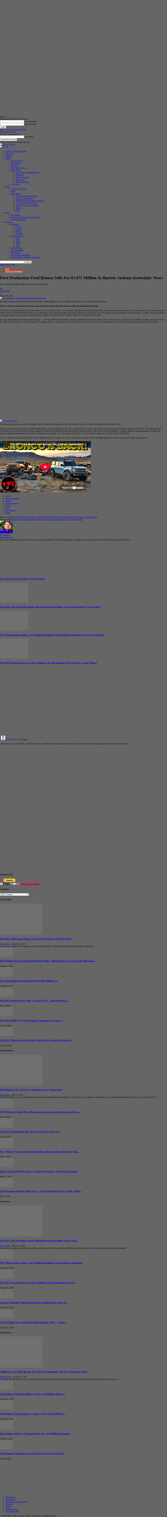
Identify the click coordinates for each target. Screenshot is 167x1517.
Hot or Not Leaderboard (20, 255)
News (7, 187)
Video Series (15, 170)
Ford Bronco (10, 510)
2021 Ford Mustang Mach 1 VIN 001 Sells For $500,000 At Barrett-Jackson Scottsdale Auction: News (55, 517)
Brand (8, 264)
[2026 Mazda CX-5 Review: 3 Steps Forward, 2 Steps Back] (21, 1084)
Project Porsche (22, 177)
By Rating (14, 224)
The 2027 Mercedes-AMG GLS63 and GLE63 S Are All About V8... (36, 1040)
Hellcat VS (20, 179)
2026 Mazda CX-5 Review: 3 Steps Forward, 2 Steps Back (31, 1089)
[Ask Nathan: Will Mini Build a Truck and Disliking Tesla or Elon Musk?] (6, 1389)
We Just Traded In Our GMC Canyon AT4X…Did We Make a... (34, 1000)
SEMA (19, 208)
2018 (18, 243)
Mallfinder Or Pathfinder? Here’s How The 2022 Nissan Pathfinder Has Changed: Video (46, 519)
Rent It (18, 231)
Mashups (14, 165)
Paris (18, 210)
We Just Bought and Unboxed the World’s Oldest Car (29, 980)
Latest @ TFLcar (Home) (15, 151)
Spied (12, 191)
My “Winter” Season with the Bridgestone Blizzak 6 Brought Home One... (39, 1151)
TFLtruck (9, 153)
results (7, 513)
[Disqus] (83, 767)
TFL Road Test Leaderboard (27, 172)
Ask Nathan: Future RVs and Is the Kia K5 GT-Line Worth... (33, 1453)
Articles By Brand (17, 189)
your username (30, 121)
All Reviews (15, 253)
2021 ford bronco (12, 498)
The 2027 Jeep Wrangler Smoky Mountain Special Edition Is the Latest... (39, 1240)
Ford (7, 269)
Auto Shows (15, 194)
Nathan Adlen (5, 1377)
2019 (18, 241)
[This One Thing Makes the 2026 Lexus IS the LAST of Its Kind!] (6, 1127)
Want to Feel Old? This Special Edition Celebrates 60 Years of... (34, 1302)
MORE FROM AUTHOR (33, 579)
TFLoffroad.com (12, 1511)
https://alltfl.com (6, 537)
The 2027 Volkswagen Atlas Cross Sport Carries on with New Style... (36, 938)
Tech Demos (15, 163)
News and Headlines (13, 271)
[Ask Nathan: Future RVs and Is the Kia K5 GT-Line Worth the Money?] (6, 1448)
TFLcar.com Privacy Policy (16, 1502)
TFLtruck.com (11, 1509)
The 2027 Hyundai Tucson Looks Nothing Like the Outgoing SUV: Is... (38, 1282)
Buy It (18, 227)
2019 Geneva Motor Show (27, 203)
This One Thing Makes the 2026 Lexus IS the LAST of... (30, 1131)
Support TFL (10, 1497)
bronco (8, 506)
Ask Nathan (15, 215)
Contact (8, 1506)
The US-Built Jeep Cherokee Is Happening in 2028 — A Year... (33, 1322)
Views (7, 212)
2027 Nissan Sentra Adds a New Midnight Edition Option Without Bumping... (42, 1263)
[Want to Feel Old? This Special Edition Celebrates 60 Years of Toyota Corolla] (6, 1297)
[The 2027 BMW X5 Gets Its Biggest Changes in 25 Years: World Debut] (6, 1015)
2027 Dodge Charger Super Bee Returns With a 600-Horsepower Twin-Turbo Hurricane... (48, 961)
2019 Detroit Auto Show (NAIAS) (30, 201)
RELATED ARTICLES (11, 579)
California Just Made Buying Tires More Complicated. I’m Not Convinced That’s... (44, 1371)
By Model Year (16, 236)
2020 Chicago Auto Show (26, 196)
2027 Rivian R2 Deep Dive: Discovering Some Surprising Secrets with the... (40, 1112)
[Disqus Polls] (83, 699)
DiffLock (19, 175)
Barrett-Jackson (11, 503)
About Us (9, 1504)
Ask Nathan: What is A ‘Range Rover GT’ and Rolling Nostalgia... (35, 1433)
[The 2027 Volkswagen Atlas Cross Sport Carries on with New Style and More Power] (21, 934)
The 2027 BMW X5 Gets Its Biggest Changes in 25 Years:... (31, 1020)
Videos (8, 158)
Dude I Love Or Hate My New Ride (25, 217)
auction (8, 501)
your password (30, 124)
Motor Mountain (22, 182)
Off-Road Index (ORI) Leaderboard (25, 257)
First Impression (17, 250)
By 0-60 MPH (16, 248)
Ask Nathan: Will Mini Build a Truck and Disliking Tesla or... (33, 1394)
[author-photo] (6, 533)
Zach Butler (5, 291)
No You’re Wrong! (18, 220)
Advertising (10, 1499)
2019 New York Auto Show (27, 205)
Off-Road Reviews (18, 168)
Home (2, 264)
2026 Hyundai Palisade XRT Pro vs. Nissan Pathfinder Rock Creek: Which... (41, 1191)
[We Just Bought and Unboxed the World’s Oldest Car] (6, 976)
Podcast (8, 156)
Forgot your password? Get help (13, 129)
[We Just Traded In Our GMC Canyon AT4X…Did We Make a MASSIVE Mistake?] (6, 996)
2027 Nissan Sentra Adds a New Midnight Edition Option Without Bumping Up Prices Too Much (52, 635)
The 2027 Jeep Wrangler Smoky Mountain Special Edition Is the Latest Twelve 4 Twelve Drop (50, 607)
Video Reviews (16, 161)
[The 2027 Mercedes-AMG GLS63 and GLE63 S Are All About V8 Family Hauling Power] (6, 1035)
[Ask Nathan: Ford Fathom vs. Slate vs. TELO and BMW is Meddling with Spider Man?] (6, 1409)
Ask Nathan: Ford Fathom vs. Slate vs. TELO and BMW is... (33, 1413)
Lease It (19, 229)
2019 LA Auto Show (24, 198)
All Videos (14, 184)
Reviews (8, 222)
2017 (18, 245)
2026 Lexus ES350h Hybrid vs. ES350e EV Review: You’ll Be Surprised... (39, 1171)
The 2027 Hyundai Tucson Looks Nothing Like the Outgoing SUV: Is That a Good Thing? (48, 662)
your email (28, 137)
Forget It (19, 234)
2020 (18, 238)
